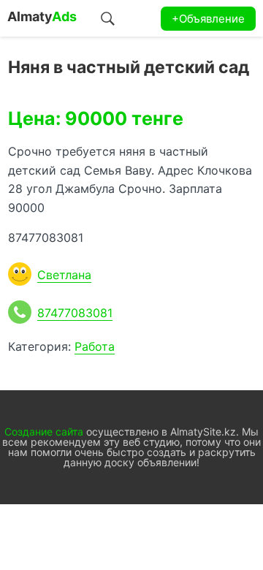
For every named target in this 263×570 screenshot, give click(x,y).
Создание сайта (43, 431)
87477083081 (75, 312)
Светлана (64, 274)
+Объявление (208, 19)
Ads (42, 16)
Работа (95, 346)
